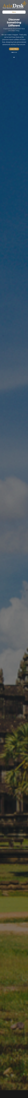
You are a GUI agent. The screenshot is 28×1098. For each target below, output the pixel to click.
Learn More (14, 49)
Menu (14, 12)
